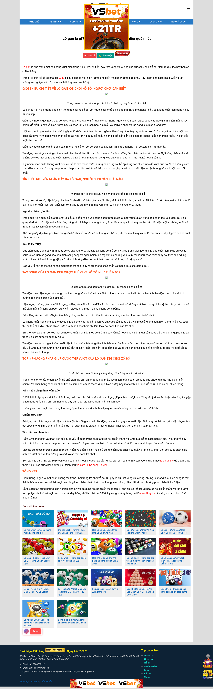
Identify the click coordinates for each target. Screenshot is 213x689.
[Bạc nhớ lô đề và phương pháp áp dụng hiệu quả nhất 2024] (106, 554)
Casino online (150, 666)
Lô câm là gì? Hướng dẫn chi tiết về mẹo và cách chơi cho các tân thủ (140, 560)
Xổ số (136, 21)
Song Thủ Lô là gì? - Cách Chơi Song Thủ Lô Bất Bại (36, 590)
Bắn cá (147, 673)
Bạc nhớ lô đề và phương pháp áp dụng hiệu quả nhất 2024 (105, 560)
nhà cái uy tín (147, 493)
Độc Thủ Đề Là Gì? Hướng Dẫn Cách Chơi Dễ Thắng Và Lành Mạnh (140, 591)
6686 (61, 77)
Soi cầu (75, 21)
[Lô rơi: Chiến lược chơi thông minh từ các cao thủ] (38, 526)
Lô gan (26, 67)
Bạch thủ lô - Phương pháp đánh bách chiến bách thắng (174, 590)
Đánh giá (156, 21)
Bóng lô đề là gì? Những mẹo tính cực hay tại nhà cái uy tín (72, 621)
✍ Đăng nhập (106, 55)
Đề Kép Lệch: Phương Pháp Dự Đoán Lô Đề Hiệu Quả (71, 531)
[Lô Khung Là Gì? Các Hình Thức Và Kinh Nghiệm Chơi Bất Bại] (38, 616)
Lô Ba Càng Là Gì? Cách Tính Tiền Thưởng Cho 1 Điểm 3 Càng (172, 560)
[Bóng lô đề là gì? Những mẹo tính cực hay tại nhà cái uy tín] (72, 616)
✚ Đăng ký (89, 55)
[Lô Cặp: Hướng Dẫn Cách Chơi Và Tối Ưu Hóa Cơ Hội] (175, 526)
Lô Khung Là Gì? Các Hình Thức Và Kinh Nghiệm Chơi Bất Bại (37, 622)
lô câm (81, 465)
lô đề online (167, 460)
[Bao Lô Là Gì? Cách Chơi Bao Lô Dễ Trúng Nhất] (106, 526)
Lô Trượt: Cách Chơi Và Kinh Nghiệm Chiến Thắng (140, 531)
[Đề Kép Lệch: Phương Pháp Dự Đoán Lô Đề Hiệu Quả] (72, 526)
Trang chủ (33, 21)
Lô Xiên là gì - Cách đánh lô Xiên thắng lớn (105, 590)
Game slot (149, 658)
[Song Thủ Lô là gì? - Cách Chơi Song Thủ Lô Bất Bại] (38, 585)
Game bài (148, 655)
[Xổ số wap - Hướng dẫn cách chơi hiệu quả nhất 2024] (72, 554)
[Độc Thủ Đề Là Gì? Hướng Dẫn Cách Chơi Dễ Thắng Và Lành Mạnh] (140, 585)
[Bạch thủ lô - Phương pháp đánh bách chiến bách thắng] (175, 585)
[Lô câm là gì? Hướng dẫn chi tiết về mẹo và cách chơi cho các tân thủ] (140, 554)
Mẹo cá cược (178, 21)
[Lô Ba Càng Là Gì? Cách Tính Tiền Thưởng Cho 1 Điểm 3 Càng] (175, 554)
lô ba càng (93, 465)
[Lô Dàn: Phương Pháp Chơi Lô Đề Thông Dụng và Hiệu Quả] (38, 554)
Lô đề (146, 669)
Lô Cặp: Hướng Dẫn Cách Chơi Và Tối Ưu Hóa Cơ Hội (174, 531)
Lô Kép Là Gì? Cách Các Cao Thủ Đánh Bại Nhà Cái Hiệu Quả (72, 591)
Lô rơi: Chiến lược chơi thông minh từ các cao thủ (37, 531)
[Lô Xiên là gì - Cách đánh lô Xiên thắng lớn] (106, 585)
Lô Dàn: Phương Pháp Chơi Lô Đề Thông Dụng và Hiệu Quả (37, 560)
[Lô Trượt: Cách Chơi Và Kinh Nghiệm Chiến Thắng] (140, 526)
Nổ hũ (147, 662)
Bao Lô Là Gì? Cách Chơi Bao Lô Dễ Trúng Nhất (104, 531)
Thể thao (54, 21)
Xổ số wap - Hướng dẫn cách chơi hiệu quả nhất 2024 (72, 559)
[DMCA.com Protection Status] (55, 651)
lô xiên (104, 465)
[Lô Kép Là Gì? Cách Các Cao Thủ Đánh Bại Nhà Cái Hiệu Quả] (72, 585)
